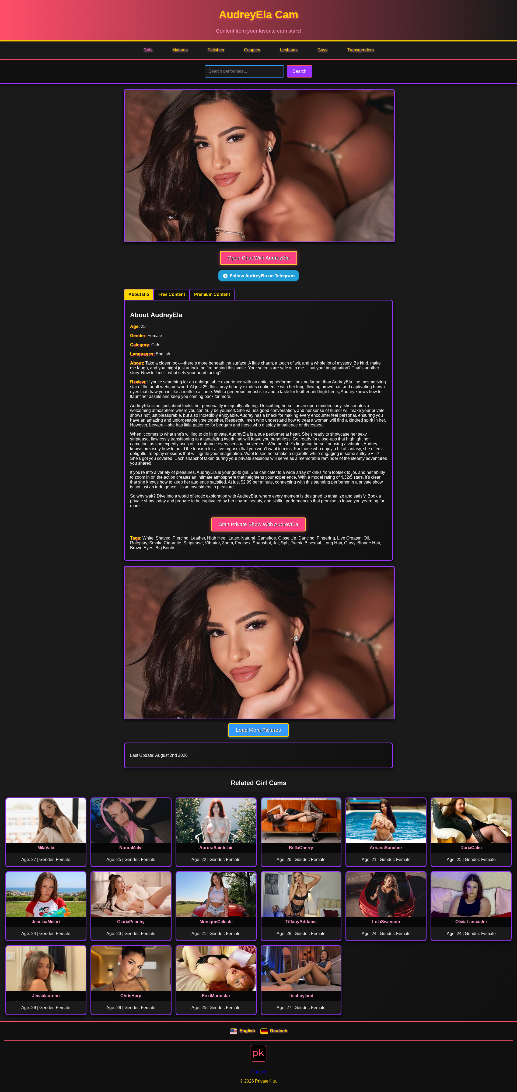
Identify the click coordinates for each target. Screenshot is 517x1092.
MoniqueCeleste (216, 921)
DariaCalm (471, 847)
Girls (148, 50)
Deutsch (278, 1030)
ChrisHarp (130, 995)
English (247, 1030)
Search (299, 71)
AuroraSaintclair (216, 847)
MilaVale (45, 847)
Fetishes (216, 50)
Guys (322, 50)
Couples (252, 50)
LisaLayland (300, 995)
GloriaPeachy (131, 921)
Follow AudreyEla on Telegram (262, 276)
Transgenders (360, 50)
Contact (258, 1072)
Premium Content (212, 294)
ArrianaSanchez (386, 847)
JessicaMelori (46, 921)
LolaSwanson (386, 921)
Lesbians (289, 50)
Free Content (171, 294)
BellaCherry (301, 847)
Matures (180, 50)
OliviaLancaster (471, 921)
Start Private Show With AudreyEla (258, 524)
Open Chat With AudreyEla (259, 258)
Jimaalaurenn (46, 995)
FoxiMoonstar (216, 995)
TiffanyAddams (301, 921)
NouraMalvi (130, 847)
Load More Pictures (258, 730)
